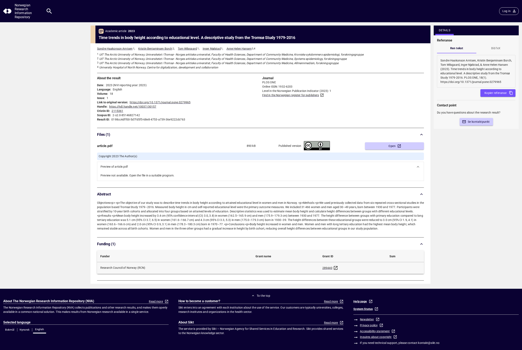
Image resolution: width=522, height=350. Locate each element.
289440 (327, 268)
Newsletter (367, 319)
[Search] (49, 11)
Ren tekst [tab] (456, 48)
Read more (156, 301)
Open (392, 146)
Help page (360, 301)
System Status (363, 309)
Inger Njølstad (212, 48)
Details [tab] (444, 30)
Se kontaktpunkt (479, 121)
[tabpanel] (476, 71)
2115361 (117, 111)
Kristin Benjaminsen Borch (155, 48)
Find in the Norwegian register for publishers (290, 95)
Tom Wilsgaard (187, 48)
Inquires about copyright (376, 337)
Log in (506, 11)
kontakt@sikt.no (428, 342)
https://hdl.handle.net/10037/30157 (132, 106)
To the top (263, 295)
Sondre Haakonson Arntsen (115, 48)
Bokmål (9, 329)
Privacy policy (369, 325)
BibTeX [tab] (495, 48)
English (39, 329)
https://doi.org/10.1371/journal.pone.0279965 (160, 102)
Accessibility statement (375, 331)
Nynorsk (25, 329)
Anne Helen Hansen (239, 48)
